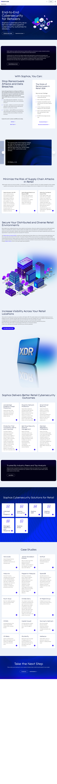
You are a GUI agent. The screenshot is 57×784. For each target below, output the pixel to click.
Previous (3, 152)
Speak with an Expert (19, 33)
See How (12, 121)
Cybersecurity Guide (8, 33)
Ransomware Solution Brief (43, 124)
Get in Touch (12, 124)
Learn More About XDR (8, 328)
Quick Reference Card (13, 64)
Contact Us (23, 671)
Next (53, 152)
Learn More (11, 475)
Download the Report (43, 121)
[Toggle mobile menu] (55, 1)
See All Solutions (33, 671)
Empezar (51, 1)
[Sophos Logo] (5, 1)
